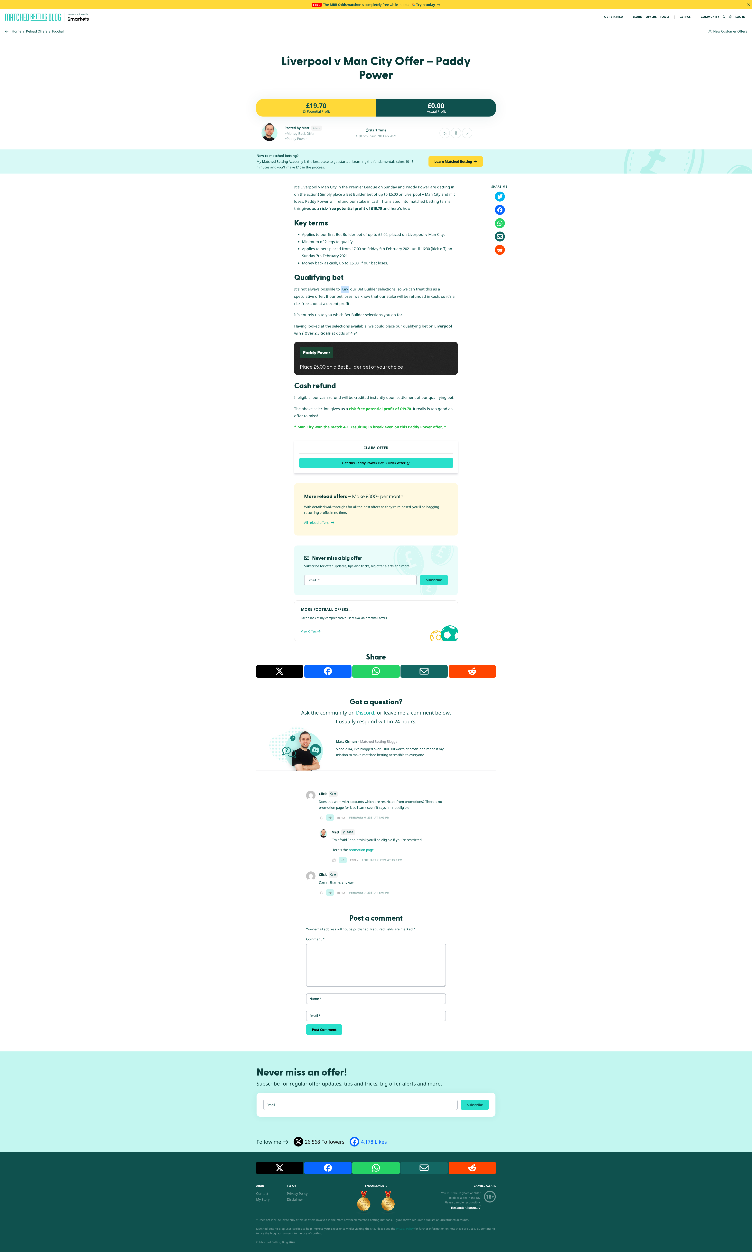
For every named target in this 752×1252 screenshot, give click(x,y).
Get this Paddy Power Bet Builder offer (374, 463)
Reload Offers (36, 31)
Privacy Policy (297, 1193)
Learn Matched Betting (453, 161)
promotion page (361, 850)
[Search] (724, 17)
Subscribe (434, 580)
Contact (262, 1193)
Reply (341, 818)
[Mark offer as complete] (467, 132)
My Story (263, 1199)
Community (710, 17)
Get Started (613, 17)
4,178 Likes (374, 1141)
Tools (665, 17)
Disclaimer (295, 1199)
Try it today (426, 4)
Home (16, 31)
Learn (638, 17)
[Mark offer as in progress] (455, 132)
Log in (740, 17)
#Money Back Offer (300, 133)
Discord (365, 712)
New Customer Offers (729, 31)
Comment (315, 939)
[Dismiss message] (748, 4)
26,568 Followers (324, 1141)
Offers (651, 17)
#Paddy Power (296, 138)
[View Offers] (376, 621)
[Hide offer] (444, 132)
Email (315, 1015)
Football (58, 31)
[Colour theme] (730, 17)
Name (315, 998)
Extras (685, 17)
